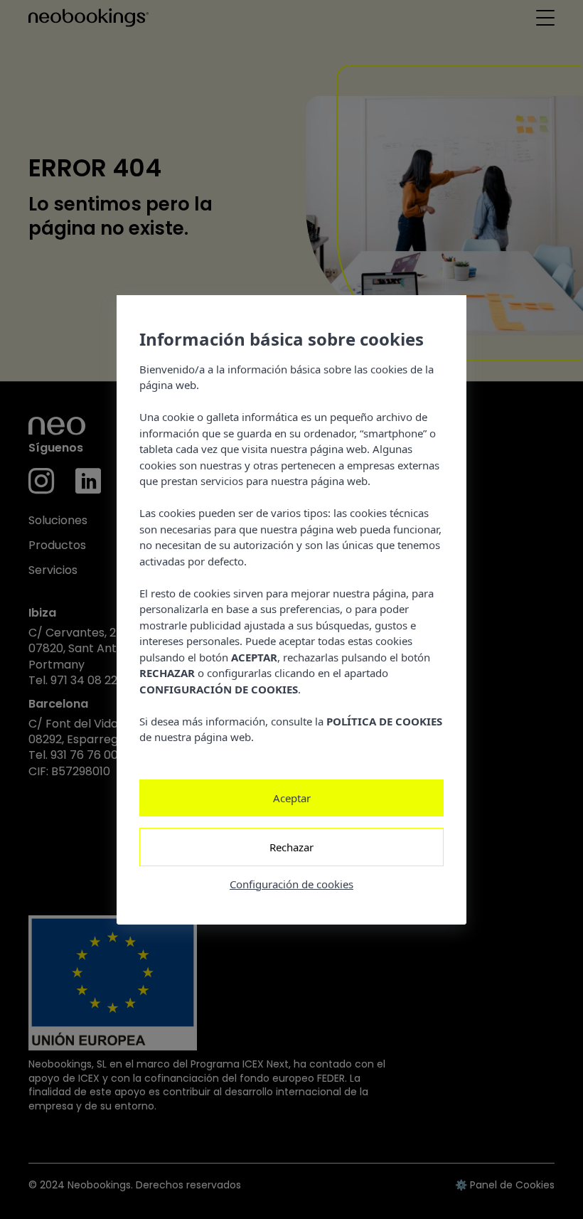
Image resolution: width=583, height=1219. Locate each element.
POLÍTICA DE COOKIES (384, 720)
